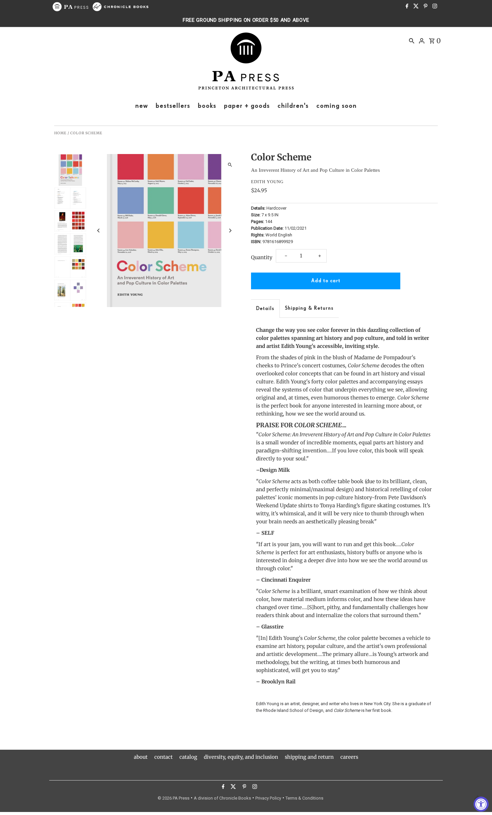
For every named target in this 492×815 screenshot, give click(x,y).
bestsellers (173, 105)
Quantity (261, 257)
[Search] (411, 40)
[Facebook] (406, 6)
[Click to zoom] (230, 164)
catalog (188, 757)
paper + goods (247, 105)
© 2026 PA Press (173, 798)
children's (293, 105)
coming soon (336, 105)
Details (265, 308)
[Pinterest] (424, 6)
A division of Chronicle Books (222, 798)
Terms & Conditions (304, 798)
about (141, 757)
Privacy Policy (268, 798)
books (207, 105)
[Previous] (98, 230)
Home (60, 133)
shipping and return (309, 757)
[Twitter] (415, 6)
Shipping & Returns (309, 308)
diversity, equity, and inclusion (241, 757)
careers (349, 757)
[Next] (230, 230)
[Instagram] (434, 6)
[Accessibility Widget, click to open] (481, 804)
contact (163, 757)
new (141, 105)
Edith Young (267, 181)
